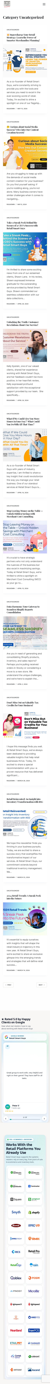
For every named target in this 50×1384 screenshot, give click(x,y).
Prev (9, 985)
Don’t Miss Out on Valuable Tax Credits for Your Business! (22, 704)
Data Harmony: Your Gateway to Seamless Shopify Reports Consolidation (23, 609)
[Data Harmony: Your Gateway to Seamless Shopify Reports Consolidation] (25, 632)
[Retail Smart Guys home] (7, 4)
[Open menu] (45, 4)
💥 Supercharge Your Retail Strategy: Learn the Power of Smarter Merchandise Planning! (23, 37)
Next (41, 985)
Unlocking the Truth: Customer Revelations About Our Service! (23, 323)
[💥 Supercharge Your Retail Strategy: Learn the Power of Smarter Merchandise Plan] (25, 60)
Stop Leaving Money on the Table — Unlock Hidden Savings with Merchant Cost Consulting (25, 513)
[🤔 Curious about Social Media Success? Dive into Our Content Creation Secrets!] (25, 152)
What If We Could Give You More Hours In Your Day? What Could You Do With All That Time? (23, 421)
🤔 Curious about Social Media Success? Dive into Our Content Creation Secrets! (23, 129)
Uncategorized (13, 30)
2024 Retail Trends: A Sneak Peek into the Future (24, 897)
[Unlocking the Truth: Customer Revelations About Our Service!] (25, 345)
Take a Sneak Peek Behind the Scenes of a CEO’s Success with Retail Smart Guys (22, 225)
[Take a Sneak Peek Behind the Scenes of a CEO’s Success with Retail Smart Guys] (25, 248)
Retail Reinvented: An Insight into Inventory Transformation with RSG (25, 800)
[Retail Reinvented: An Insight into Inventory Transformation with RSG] (25, 822)
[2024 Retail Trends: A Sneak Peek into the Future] (25, 918)
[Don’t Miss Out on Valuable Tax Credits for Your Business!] (25, 725)
